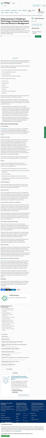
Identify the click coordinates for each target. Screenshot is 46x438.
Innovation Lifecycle (18, 414)
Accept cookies (5, 436)
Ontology (25, 413)
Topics (32, 417)
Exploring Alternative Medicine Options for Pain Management (7, 314)
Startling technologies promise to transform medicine (10, 361)
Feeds (17, 422)
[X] (8, 290)
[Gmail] (18, 290)
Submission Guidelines (5, 417)
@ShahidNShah (41, 12)
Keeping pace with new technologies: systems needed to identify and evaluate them (15, 357)
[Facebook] (3, 290)
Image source (15, 58)
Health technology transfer (6, 354)
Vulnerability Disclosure (5, 419)
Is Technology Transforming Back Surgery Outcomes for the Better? (8, 310)
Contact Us (3, 415)
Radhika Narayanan (39, 18)
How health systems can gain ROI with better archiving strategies (12, 341)
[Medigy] (6, 3)
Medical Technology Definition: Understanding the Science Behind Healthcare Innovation (14, 345)
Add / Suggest (36, 5)
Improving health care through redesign (8, 351)
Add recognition (25, 420)
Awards (17, 420)
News (17, 416)
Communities (34, 415)
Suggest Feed (25, 422)
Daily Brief (33, 413)
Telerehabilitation (4, 128)
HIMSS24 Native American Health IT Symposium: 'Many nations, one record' (8, 323)
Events (17, 418)
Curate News (25, 415)
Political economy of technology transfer (8, 364)
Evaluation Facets (35, 419)
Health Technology (5, 336)
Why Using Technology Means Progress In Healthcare (10, 348)
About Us (3, 413)
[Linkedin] (13, 290)
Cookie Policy (18, 431)
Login (44, 5)
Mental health (4, 261)
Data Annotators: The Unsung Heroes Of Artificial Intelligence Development (8, 319)
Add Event (25, 417)
